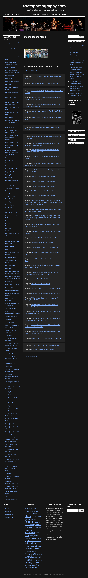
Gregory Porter (9, 175)
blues (28, 516)
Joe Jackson (8, 194)
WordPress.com (59, 574)
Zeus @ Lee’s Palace (11, 499)
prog (33, 551)
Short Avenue (9, 335)
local (34, 538)
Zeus (6, 496)
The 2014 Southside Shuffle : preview (43, 176)
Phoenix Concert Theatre (32, 549)
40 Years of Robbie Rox (12, 49)
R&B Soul (30, 553)
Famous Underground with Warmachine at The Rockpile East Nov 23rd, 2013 (42, 326)
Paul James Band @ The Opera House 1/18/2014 (46, 288)
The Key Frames (9, 406)
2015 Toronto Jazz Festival (12, 46)
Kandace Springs (10, 205)
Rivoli (38, 554)
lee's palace (34, 535)
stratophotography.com (44, 6)
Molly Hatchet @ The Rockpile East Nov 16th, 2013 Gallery (12, 241)
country (39, 516)
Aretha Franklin (9, 75)
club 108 (34, 517)
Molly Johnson (9, 246)
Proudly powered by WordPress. (32, 574)
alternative (30, 508)
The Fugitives (9, 392)
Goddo (7, 166)
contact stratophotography (54, 15)
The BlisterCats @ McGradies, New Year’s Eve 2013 (12, 377)
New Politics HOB (10, 257)
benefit (31, 514)
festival (29, 521)
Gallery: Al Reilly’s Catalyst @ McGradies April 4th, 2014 (11, 153)
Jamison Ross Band (10, 186)
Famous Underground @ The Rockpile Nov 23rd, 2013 (12, 122)
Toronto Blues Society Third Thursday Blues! (45, 247)
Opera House (36, 545)
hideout (26, 527)
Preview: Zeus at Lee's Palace (40, 279)
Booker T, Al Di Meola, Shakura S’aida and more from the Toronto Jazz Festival (43, 105)
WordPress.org (9, 517)
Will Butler (8, 473)
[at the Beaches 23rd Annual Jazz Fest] (36, 53)
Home (7, 15)
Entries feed (8, 511)
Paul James (8, 268)
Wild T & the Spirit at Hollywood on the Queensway (11, 468)
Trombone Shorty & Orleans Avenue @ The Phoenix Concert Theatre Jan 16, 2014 (41, 273)
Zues (35, 568)
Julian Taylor (8, 202)
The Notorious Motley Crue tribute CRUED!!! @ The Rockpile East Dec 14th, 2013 (42, 319)
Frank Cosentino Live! (11, 142)
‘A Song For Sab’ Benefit (12, 43)
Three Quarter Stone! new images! (42, 242)
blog (26, 15)
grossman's (27, 525)
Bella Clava (8, 78)
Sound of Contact (10, 353)
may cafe (38, 541)
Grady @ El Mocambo (11, 169)
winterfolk (35, 565)
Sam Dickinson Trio (10, 308)
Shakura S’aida (9, 322)
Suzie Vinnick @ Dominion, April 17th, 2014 (11, 358)
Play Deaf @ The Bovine (12, 284)
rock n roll (37, 557)
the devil (40, 560)
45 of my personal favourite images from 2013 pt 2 (46, 293)
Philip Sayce (8, 281)
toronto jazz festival (33, 562)
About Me (35, 15)
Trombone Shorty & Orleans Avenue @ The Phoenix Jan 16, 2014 (11, 439)
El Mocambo (32, 519)
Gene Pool (8, 158)
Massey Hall (32, 541)
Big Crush (8, 84)
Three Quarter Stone (10, 424)
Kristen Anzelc (9, 221)
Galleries (16, 15)
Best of (36, 513)
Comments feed (9, 514)
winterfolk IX (29, 567)
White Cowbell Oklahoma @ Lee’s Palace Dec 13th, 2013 (12, 461)
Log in (7, 508)
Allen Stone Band (10, 67)
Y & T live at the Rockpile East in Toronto (43, 238)
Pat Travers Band (10, 265)
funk (36, 522)
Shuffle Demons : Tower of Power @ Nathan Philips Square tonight (76, 88)
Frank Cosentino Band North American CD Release (11, 137)
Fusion (39, 522)
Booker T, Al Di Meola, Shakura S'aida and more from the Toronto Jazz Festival (43, 98)
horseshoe (30, 532)
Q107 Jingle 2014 (10, 287)
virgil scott (28, 565)
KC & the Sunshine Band (12, 213)
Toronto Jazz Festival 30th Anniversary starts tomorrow (77, 48)
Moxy (7, 249)
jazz (27, 535)
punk (35, 551)
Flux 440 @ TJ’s (10, 127)
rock (30, 556)
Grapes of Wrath (9, 172)
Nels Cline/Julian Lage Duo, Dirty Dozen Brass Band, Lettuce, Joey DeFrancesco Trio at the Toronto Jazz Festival (42, 218)
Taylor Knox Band (10, 363)
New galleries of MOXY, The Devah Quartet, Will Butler (77, 62)
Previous (71, 117)
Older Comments (30, 70)
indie (37, 532)
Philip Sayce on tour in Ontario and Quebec (44, 83)
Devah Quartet (9, 117)
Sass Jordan (8, 319)
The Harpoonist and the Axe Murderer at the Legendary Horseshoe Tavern (42, 144)
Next (80, 117)
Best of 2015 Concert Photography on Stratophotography (75, 55)
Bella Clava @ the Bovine (12, 81)
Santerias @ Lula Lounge (12, 316)
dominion (27, 519)
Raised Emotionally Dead (12, 290)
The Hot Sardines (10, 403)
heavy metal (35, 524)
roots (35, 559)
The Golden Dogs (10, 395)
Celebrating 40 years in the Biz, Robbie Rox (45, 345)
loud (37, 538)
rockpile (28, 559)
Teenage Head (9, 366)
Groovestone (8, 178)
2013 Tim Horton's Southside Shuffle (42, 350)
